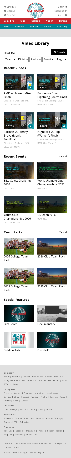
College (35, 20)
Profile (44, 397)
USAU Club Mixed (12, 104)
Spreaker (19, 434)
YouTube (8, 430)
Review (7, 400)
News (7, 26)
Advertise (16, 376)
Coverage (28, 393)
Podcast (25, 397)
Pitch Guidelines (51, 380)
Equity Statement (12, 380)
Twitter (41, 430)
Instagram (30, 430)
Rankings (19, 26)
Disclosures (37, 376)
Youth (49, 20)
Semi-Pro (9, 20)
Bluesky (50, 430)
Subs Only (62, 26)
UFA (21, 409)
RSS (36, 434)
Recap (62, 397)
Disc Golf (11, 15)
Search (61, 15)
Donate (48, 376)
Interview (39, 393)
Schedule (11, 6)
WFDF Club (42, 188)
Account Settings (54, 418)
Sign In (61, 6)
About (6, 376)
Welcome (8, 418)
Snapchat (8, 434)
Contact (26, 376)
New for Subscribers (24, 418)
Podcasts (34, 26)
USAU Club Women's (46, 143)
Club (22, 20)
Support (8, 422)
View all (63, 156)
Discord (10, 10)
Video (15, 400)
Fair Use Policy (29, 380)
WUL (33, 409)
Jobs (40, 380)
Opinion (7, 397)
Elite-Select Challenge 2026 (16, 100)
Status (64, 380)
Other (16, 397)
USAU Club (9, 188)
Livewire (24, 400)
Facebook (19, 430)
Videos (48, 26)
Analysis (17, 393)
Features (8, 393)
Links (48, 393)
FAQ (16, 422)
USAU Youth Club (12, 222)
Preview (35, 397)
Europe (63, 20)
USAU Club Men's (45, 104)
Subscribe (59, 10)
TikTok (59, 430)
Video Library (35, 43)
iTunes (29, 434)
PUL (27, 409)
